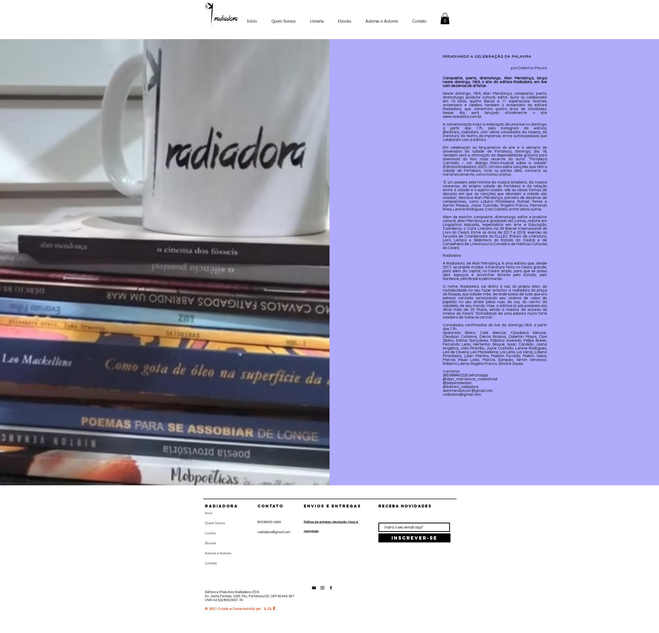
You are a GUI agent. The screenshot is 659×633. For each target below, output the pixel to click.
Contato (211, 563)
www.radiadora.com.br (462, 117)
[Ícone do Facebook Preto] (330, 587)
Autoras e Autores (218, 553)
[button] (445, 18)
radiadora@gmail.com (273, 532)
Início (209, 513)
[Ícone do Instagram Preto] (322, 587)
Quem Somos (215, 523)
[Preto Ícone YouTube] (313, 587)
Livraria (210, 533)
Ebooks (210, 543)
